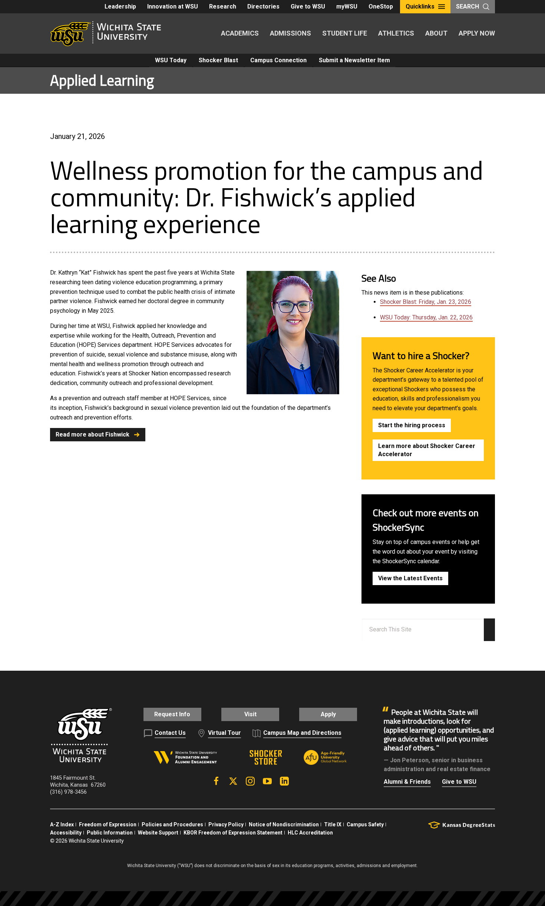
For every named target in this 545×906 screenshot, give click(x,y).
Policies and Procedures (172, 824)
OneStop (381, 6)
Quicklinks (420, 6)
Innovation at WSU (172, 6)
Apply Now (477, 33)
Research (222, 6)
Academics (240, 33)
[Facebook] (216, 781)
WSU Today (170, 60)
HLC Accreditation (310, 833)
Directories (263, 6)
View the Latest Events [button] (410, 578)
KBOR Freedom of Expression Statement (233, 833)
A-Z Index (62, 824)
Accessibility (66, 833)
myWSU (346, 6)
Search (467, 6)
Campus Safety (365, 824)
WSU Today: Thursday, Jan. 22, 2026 (426, 317)
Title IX (332, 824)
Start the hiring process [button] (411, 425)
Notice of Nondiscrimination (284, 824)
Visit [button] (250, 714)
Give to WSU (308, 6)
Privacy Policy (226, 824)
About (436, 33)
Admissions (290, 33)
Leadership (120, 6)
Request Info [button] (172, 714)
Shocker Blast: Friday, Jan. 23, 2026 (425, 301)
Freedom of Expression (107, 824)
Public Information (110, 833)
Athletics (396, 33)
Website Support (158, 833)
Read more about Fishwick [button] (92, 434)
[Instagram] (250, 781)
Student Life (344, 33)
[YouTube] (267, 781)
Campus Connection (278, 60)
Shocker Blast (218, 60)
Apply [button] (328, 714)
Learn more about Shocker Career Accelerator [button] (426, 450)
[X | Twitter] (233, 781)
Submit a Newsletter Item (354, 60)
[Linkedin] (284, 781)
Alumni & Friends (407, 781)
